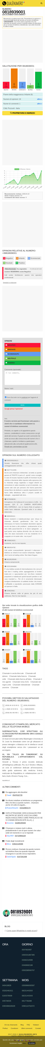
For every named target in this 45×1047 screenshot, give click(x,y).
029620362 (11, 591)
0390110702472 (28, 1006)
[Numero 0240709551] (32, 663)
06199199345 (11, 559)
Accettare (32, 1043)
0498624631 (11, 540)
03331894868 (11, 566)
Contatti (38, 1028)
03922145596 (17, 844)
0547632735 (17, 795)
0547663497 (27, 950)
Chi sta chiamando (10, 1025)
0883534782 (11, 547)
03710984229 (20, 836)
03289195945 (20, 823)
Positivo (11, 363)
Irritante (11, 349)
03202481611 (7, 991)
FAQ (28, 1025)
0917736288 (27, 1001)
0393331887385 (28, 955)
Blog (22, 1025)
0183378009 (7, 996)
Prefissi (5, 1028)
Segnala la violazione (9, 282)
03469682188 (27, 965)
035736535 (6, 1001)
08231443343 (27, 996)
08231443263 (27, 991)
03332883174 (25, 808)
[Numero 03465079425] (32, 645)
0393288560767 (28, 970)
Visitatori (36, 1025)
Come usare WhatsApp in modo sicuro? (22, 931)
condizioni (24, 397)
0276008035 (11, 499)
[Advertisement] (22, 46)
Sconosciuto (13, 354)
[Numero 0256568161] (11, 645)
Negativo (11, 345)
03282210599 (27, 960)
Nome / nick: (9, 388)
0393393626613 (12, 460)
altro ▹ (39, 99)
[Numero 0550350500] (32, 627)
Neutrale (12, 358)
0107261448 (22, 857)
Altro (24, 1043)
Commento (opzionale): (12, 369)
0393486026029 (8, 1006)
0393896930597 (28, 985)
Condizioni (14, 1028)
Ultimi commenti (26, 1028)
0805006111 (11, 516)
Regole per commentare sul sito (15, 446)
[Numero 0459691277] (11, 627)
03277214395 (11, 470)
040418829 (6, 985)
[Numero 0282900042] (11, 663)
